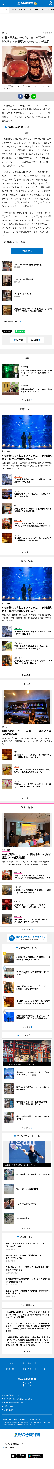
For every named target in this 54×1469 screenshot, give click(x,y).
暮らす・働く (40, 9)
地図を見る (27, 250)
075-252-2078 (13, 113)
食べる (13, 9)
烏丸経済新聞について (12, 1395)
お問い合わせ (8, 1406)
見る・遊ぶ (23, 9)
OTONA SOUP (11, 321)
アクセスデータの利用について (15, 1403)
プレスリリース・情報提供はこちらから (18, 1399)
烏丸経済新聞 (25, 3)
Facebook (23, 1385)
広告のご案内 (8, 1410)
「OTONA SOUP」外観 (18, 127)
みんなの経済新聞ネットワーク (27, 1435)
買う (31, 9)
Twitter (30, 1385)
